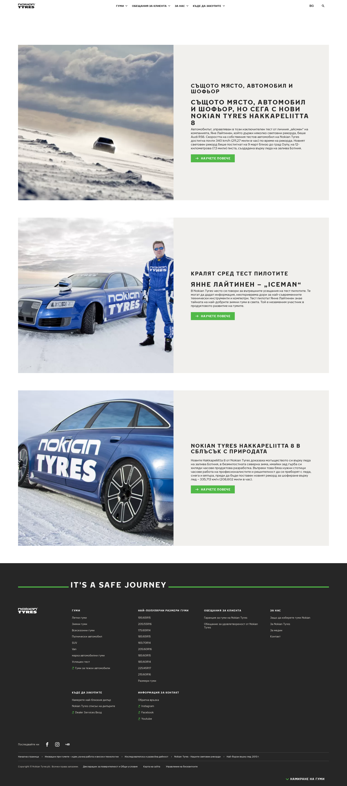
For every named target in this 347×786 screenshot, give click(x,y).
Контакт (275, 636)
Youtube (146, 718)
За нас (180, 5)
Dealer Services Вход (88, 712)
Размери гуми (147, 680)
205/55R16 (145, 624)
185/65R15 (144, 636)
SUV (74, 642)
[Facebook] (47, 744)
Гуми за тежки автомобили (92, 668)
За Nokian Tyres (280, 624)
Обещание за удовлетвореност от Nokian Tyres (231, 625)
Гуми (120, 5)
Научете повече (215, 158)
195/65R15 (144, 617)
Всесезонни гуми (83, 630)
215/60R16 (144, 674)
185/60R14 (144, 661)
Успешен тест (81, 661)
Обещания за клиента (149, 5)
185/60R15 (144, 655)
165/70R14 (144, 642)
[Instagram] (57, 744)
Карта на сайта (151, 766)
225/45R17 (144, 668)
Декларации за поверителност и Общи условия (110, 766)
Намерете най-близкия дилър (91, 699)
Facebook (147, 712)
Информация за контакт (158, 692)
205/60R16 (145, 649)
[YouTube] (67, 744)
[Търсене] (323, 6)
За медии (276, 630)
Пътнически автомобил (87, 636)
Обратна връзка (148, 699)
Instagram (147, 706)
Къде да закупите (207, 5)
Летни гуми (79, 617)
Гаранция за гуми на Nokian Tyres (225, 617)
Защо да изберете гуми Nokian (290, 617)
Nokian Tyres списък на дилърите (93, 706)
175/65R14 (144, 630)
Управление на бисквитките (182, 766)
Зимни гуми (79, 624)
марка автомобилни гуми (88, 655)
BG (311, 6)
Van (74, 649)
